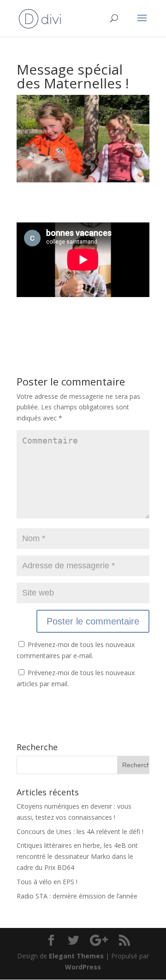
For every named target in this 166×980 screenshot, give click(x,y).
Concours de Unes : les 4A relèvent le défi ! (80, 831)
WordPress (83, 966)
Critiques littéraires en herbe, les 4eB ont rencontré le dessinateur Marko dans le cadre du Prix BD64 (77, 856)
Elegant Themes (76, 955)
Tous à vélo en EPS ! (47, 881)
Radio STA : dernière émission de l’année (77, 896)
